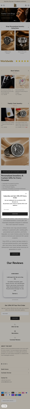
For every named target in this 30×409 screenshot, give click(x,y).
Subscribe (15, 214)
